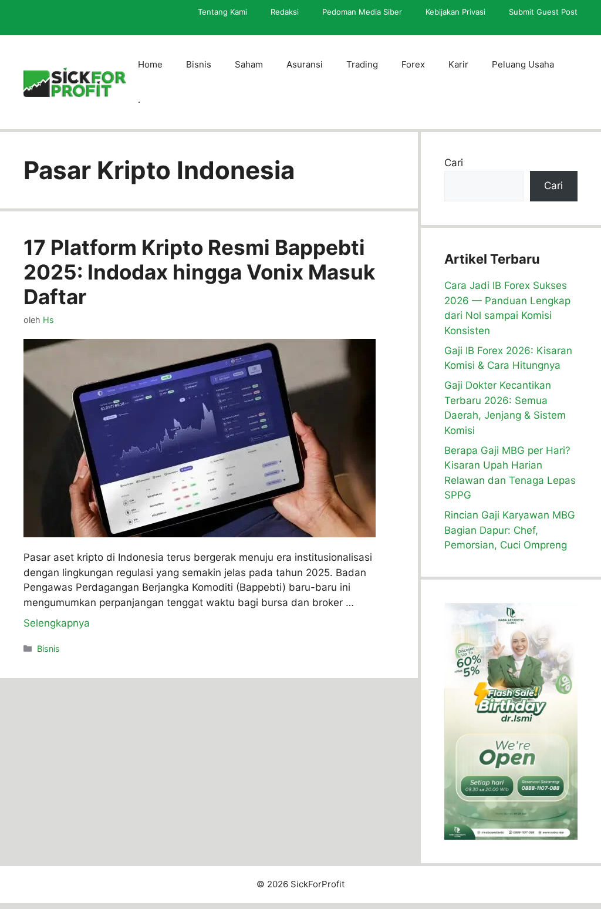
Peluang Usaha (523, 64)
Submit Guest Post (543, 11)
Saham (249, 64)
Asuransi (304, 64)
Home (150, 64)
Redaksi (285, 11)
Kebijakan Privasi (455, 11)
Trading (362, 64)
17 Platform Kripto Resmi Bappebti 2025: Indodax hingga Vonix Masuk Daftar (199, 272)
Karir (458, 64)
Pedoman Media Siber (362, 11)
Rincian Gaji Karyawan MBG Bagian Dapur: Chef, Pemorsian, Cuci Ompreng (509, 530)
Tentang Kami (222, 11)
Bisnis (198, 64)
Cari (453, 163)
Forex (413, 64)
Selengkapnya (56, 623)
